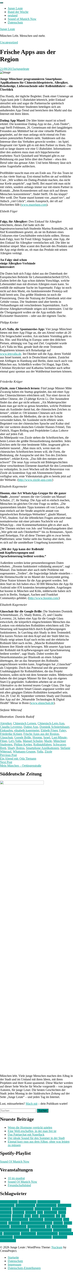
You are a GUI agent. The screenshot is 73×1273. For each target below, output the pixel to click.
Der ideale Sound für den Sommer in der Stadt (36, 1138)
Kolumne (18, 1216)
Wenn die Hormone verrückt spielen (30, 1127)
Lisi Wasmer (47, 1216)
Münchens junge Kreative (36, 1223)
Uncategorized (9, 42)
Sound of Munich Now (22, 19)
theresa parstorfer (47, 1233)
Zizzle (48, 751)
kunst (27, 1216)
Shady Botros (16, 748)
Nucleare (56, 1247)
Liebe (35, 1216)
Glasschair (6, 737)
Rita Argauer (59, 1226)
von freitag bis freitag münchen (33, 1237)
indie (40, 1212)
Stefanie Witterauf (41, 1230)
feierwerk (6, 1212)
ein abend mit (42, 1209)
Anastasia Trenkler (48, 1202)
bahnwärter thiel (25, 1205)
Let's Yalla (15, 741)
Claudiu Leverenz (11, 726)
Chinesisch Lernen (24, 723)
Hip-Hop (30, 1212)
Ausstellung (7, 1205)
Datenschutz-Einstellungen (24, 1268)
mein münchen (53, 1219)
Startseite (13, 1257)
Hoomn (37, 737)
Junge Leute (15, 8)
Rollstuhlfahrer (42, 744)
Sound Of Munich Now (14, 1161)
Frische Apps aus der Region (41, 734)
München (14, 1223)
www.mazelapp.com (34, 204)
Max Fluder (36, 1219)
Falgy (62, 730)
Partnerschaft (18, 1226)
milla (66, 1219)
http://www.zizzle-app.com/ (35, 479)
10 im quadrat (16, 1178)
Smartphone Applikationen (42, 748)
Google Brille (22, 737)
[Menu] (1, 2)
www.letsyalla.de (10, 353)
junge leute (50, 1212)
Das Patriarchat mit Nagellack (26, 1134)
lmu (58, 1216)
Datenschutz (15, 22)
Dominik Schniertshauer (54, 726)
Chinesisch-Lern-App (51, 723)
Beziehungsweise (23, 1209)
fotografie (18, 1212)
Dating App (31, 726)
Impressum (14, 1264)
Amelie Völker (27, 1202)
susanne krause (62, 1230)
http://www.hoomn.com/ (44, 598)
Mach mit (31, 1103)
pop (48, 1226)
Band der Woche (18, 12)
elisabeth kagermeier (26, 730)
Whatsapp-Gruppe (24, 751)
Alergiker (5, 723)
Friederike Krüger (11, 734)
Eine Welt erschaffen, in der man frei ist (32, 1131)
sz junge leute (11, 1233)
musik (3, 1223)
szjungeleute (21, 68)
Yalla (40, 751)
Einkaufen (6, 730)
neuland (13, 15)
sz (1, 1233)
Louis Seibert (20, 1219)
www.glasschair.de (42, 703)
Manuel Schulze (33, 741)
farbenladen (59, 1209)
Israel (46, 737)
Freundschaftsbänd (19, 1185)
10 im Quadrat (9, 1202)
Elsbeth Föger (49, 730)
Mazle (48, 741)
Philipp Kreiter (23, 744)
